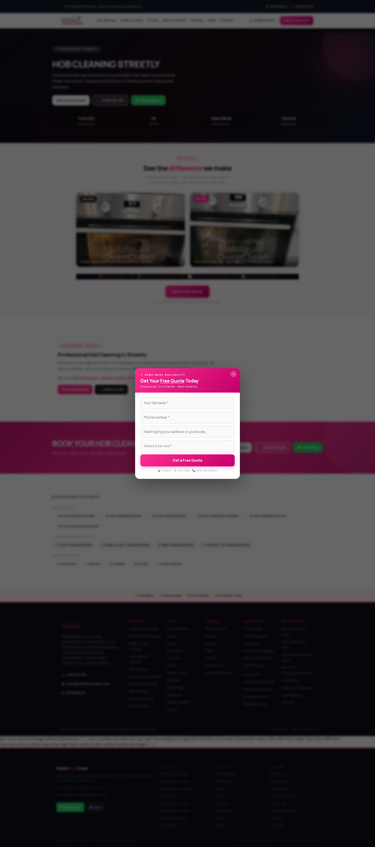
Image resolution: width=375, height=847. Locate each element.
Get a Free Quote (187, 460)
